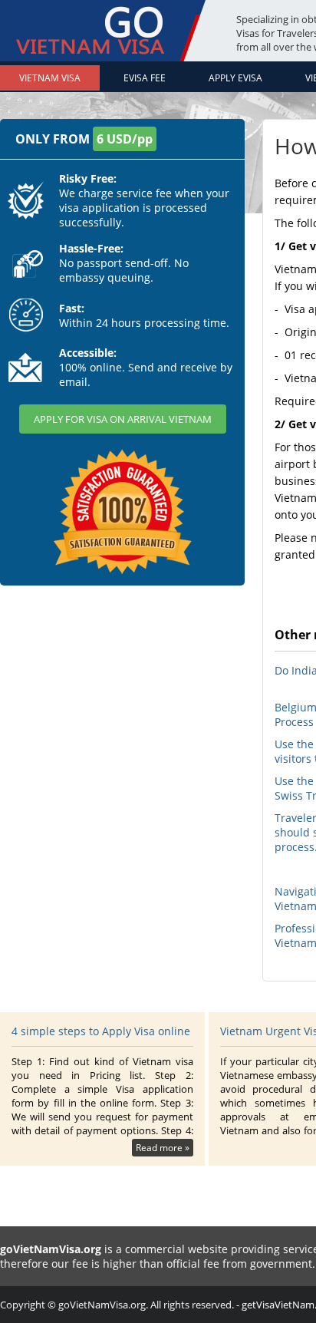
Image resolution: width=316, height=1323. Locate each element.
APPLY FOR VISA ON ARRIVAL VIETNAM (123, 419)
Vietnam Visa (50, 77)
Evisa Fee (144, 77)
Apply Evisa (235, 77)
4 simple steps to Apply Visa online (101, 1031)
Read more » (162, 1147)
